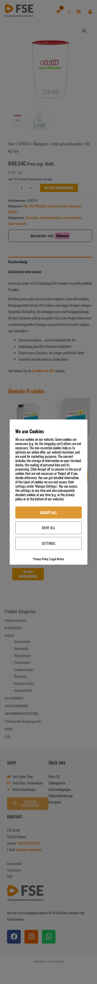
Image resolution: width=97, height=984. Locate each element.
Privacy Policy (40, 558)
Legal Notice (57, 558)
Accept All (48, 512)
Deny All (48, 527)
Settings (48, 543)
